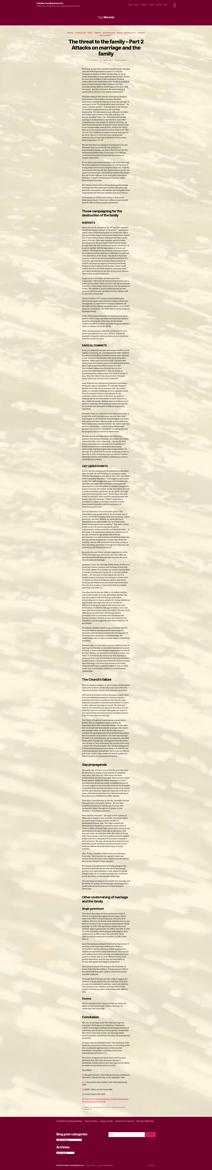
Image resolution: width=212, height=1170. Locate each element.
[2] (102, 588)
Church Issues (80, 32)
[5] (106, 1053)
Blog (165, 4)
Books (152, 4)
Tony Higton (94, 60)
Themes (143, 4)
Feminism (97, 32)
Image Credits (106, 1121)
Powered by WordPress (105, 1165)
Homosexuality (130, 32)
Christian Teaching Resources (49, 3)
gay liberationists (99, 1107)
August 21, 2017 (107, 60)
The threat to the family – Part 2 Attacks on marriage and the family (106, 47)
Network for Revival (125, 1121)
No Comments (121, 60)
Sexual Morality (106, 35)
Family (90, 32)
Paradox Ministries (145, 1121)
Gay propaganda (109, 32)
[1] (125, 399)
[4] (87, 939)
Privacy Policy (91, 1121)
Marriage (141, 32)
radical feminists (116, 1107)
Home (130, 4)
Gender (119, 32)
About (136, 4)
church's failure (88, 1107)
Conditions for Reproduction (69, 1121)
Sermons (159, 4)
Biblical (70, 32)
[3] (110, 934)
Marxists (107, 1107)
